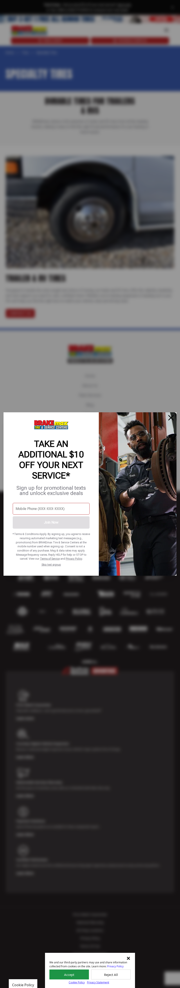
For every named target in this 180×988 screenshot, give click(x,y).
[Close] (171, 418)
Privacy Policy (74, 558)
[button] (128, 958)
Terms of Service (50, 558)
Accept (69, 974)
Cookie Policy (77, 982)
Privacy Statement (98, 982)
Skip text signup (51, 564)
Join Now (51, 522)
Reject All (111, 974)
